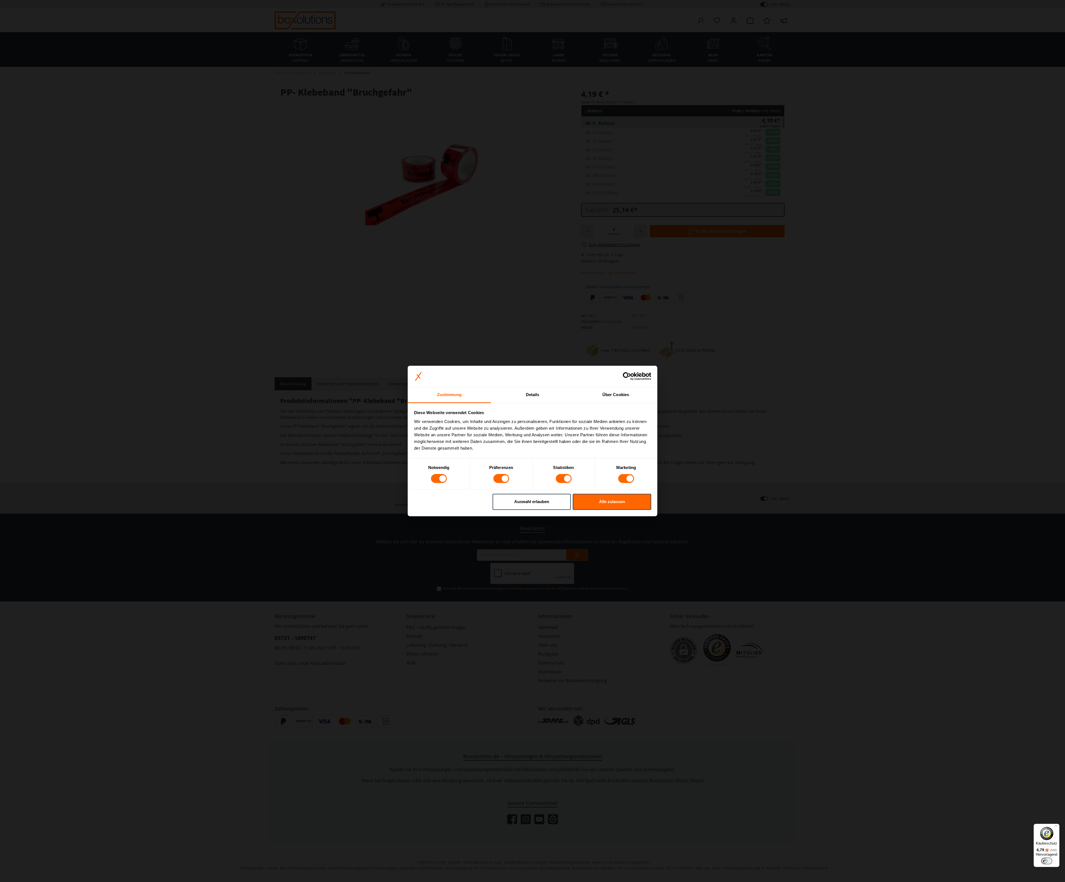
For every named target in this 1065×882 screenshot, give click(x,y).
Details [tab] (532, 394)
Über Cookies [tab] (615, 394)
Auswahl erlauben (531, 501)
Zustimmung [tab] (449, 394)
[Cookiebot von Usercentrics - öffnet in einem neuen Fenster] (627, 376)
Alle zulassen (612, 501)
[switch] (501, 478)
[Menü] (1056, 827)
